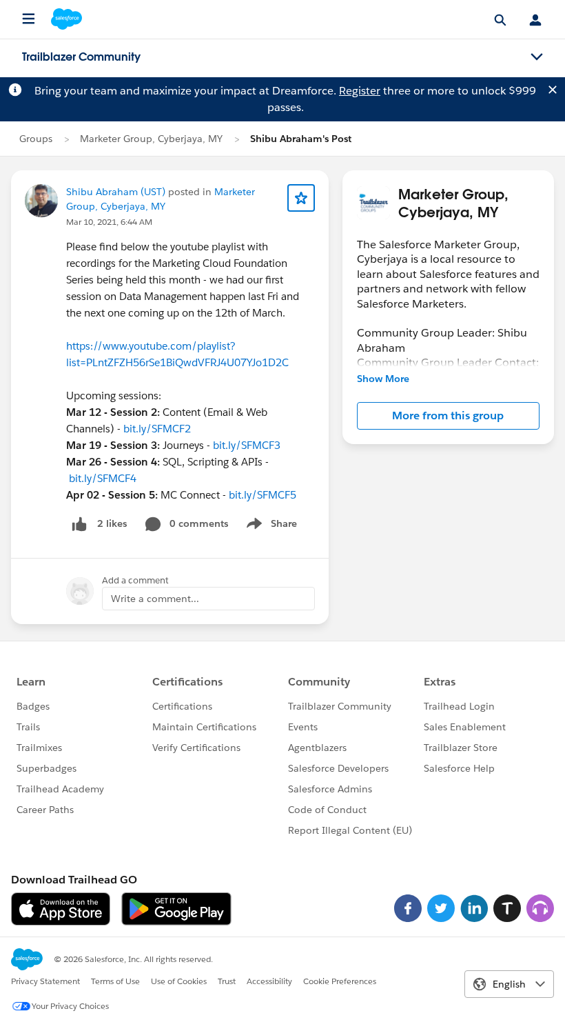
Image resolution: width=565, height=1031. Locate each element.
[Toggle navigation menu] (536, 57)
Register (359, 90)
